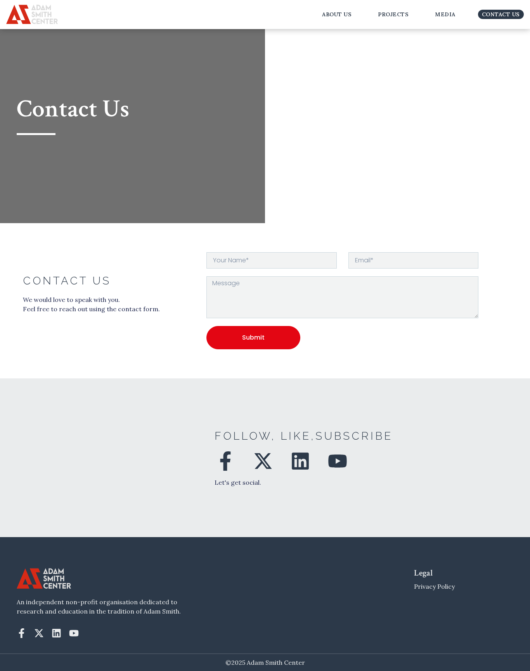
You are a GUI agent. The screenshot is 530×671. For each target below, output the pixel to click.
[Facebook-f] (225, 461)
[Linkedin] (300, 461)
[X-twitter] (263, 461)
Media (445, 14)
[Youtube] (337, 461)
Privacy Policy (434, 586)
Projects (393, 14)
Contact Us (501, 14)
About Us (337, 14)
